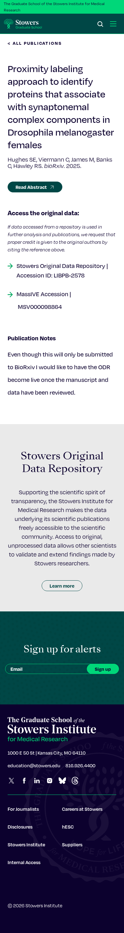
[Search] (100, 24)
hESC (68, 827)
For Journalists (23, 809)
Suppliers (72, 844)
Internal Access (24, 862)
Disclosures (20, 827)
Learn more (62, 586)
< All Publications (35, 43)
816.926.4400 (80, 765)
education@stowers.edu (34, 765)
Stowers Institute (26, 844)
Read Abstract (31, 187)
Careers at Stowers (82, 809)
